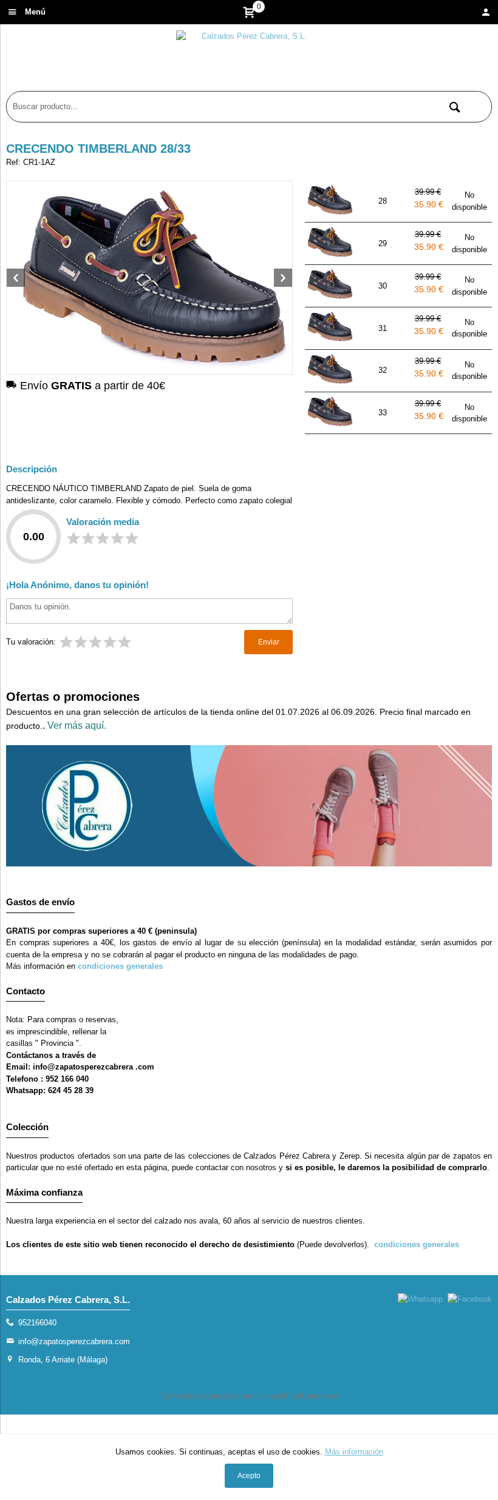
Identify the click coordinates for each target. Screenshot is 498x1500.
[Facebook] (470, 1299)
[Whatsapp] (420, 1299)
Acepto (249, 1476)
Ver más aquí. (76, 725)
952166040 (37, 1322)
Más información (354, 1451)
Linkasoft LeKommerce (297, 1396)
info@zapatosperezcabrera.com (74, 1341)
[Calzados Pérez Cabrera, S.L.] (249, 60)
